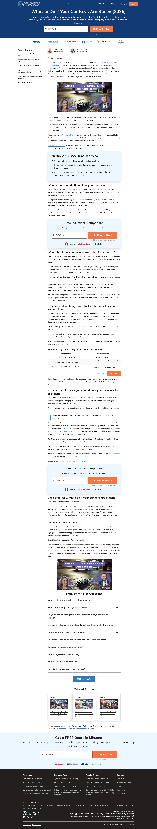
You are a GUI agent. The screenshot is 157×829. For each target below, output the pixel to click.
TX (24, 808)
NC (108, 805)
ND (111, 805)
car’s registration (66, 135)
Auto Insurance (57, 4)
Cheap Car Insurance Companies (35, 786)
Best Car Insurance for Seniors (97, 779)
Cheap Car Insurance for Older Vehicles (100, 790)
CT (40, 805)
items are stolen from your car (67, 431)
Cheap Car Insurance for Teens (97, 786)
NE (92, 805)
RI (124, 805)
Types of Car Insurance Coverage (66, 779)
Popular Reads (92, 775)
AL (24, 805)
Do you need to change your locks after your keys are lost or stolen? (29, 66)
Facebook (24, 817)
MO (86, 805)
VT (29, 808)
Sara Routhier (58, 52)
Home (52, 726)
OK (117, 805)
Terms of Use (108, 34)
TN (132, 805)
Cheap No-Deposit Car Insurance (98, 782)
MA (75, 805)
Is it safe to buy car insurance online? (67, 790)
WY (44, 808)
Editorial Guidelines (124, 782)
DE (42, 805)
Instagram (31, 817)
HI (52, 805)
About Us (120, 779)
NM (103, 805)
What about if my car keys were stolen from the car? (29, 60)
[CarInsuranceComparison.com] (29, 4)
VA (32, 808)
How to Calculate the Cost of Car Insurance (66, 794)
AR (32, 805)
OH (114, 805)
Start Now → (114, 373)
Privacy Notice (122, 786)
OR (119, 805)
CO (37, 805)
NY (106, 805)
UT (26, 808)
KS (62, 805)
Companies (72, 4)
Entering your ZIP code (56, 145)
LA (67, 805)
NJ (100, 805)
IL (56, 805)
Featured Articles (62, 775)
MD (72, 805)
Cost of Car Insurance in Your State (36, 794)
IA (60, 805)
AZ (29, 805)
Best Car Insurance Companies (34, 782)
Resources (86, 4)
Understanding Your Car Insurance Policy (71, 726)
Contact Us (121, 794)
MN (81, 805)
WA (34, 808)
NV (95, 805)
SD (129, 805)
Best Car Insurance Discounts (65, 782)
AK (26, 805)
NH (98, 805)
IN (58, 805)
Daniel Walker (81, 52)
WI (41, 808)
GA (50, 805)
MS (84, 805)
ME (70, 805)
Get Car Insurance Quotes (32, 779)
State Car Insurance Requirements (66, 786)
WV (38, 808)
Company (121, 775)
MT (90, 805)
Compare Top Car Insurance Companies (37, 790)
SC (127, 805)
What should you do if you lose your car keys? (29, 54)
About (101, 4)
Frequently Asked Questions (26, 82)
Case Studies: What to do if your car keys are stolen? (30, 77)
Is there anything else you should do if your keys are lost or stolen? (30, 71)
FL (47, 805)
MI (78, 805)
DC (45, 805)
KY (65, 805)
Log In (133, 4)
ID (54, 805)
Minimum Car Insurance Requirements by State (75, 728)
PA (122, 805)
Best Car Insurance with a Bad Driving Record (100, 794)
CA (34, 805)
